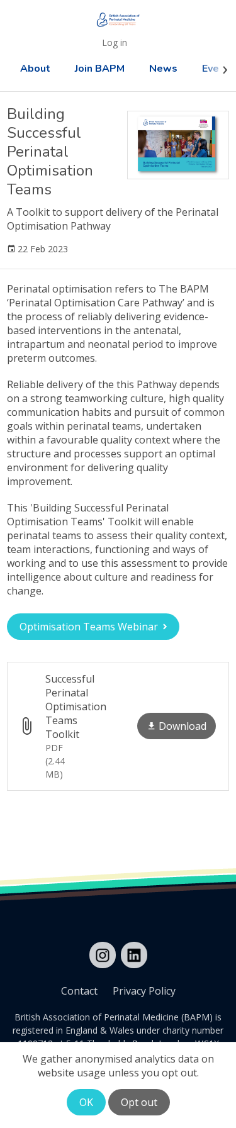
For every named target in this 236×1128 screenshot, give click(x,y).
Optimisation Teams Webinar (89, 627)
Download (182, 726)
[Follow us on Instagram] (102, 955)
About (35, 68)
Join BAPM (100, 68)
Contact (79, 991)
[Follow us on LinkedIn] (134, 955)
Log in (114, 42)
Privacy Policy (144, 991)
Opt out (139, 1102)
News (163, 68)
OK (86, 1102)
